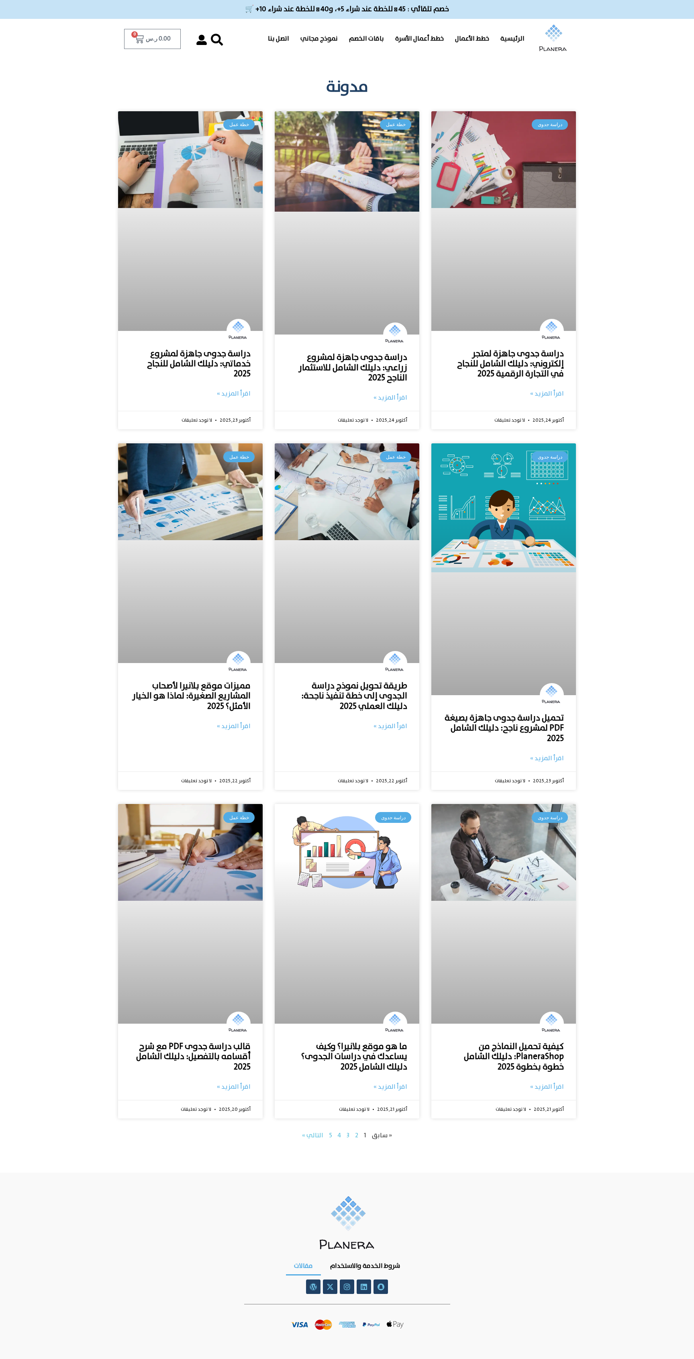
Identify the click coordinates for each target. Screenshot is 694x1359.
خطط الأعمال (472, 39)
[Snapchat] (381, 1286)
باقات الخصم (366, 39)
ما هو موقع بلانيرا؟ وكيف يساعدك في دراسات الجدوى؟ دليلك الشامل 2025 (354, 1056)
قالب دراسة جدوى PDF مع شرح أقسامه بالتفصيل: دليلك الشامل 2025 (193, 1056)
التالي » (312, 1135)
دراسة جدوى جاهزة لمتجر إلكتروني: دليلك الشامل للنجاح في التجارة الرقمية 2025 (510, 364)
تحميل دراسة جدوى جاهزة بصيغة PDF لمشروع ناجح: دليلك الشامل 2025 (504, 728)
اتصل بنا (278, 39)
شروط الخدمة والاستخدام (364, 1266)
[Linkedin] (364, 1286)
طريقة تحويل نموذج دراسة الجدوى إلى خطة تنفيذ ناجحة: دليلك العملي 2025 (354, 696)
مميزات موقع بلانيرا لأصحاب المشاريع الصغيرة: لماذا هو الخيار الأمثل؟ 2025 (191, 696)
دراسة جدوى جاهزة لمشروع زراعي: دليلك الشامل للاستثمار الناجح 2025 (352, 367)
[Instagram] (347, 1286)
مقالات (303, 1266)
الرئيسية (512, 39)
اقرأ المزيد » (547, 394)
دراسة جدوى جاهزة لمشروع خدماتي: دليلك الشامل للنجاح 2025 (199, 364)
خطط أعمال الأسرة (419, 39)
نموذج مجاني (319, 39)
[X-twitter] (330, 1286)
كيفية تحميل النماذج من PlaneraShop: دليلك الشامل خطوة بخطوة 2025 (514, 1056)
